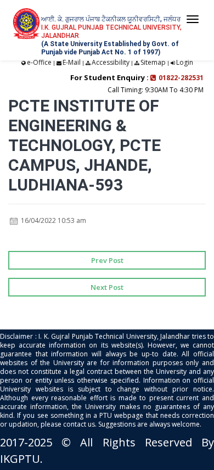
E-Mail (72, 62)
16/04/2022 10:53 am (52, 220)
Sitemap (153, 62)
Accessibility (110, 62)
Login (184, 62)
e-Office (39, 62)
